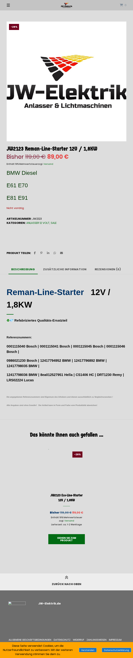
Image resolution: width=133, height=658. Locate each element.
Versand (48, 164)
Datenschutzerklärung (116, 650)
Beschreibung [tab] (23, 269)
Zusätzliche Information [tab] (64, 269)
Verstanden (87, 650)
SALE (54, 223)
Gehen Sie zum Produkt (66, 539)
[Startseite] (66, 5)
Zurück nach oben (66, 584)
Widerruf (78, 640)
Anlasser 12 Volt (38, 223)
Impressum (115, 640)
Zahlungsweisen (97, 640)
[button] (35, 253)
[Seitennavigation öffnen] (14, 5)
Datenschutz (62, 640)
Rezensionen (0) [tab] (108, 269)
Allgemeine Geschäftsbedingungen (30, 640)
